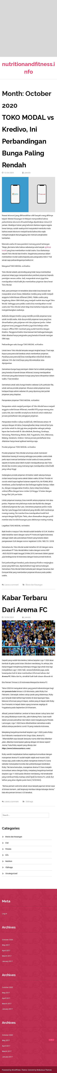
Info (7, 855)
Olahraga (29, 802)
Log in (4, 914)
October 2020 (7, 940)
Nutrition (8, 861)
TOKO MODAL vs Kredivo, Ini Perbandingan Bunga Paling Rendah (28, 141)
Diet (7, 843)
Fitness (8, 849)
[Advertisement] (28, 28)
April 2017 (6, 951)
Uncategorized (11, 873)
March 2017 (6, 956)
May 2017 (6, 945)
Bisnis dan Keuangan (34, 585)
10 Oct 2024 (9, 617)
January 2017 (7, 961)
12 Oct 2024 (9, 173)
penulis (27, 173)
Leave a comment (11, 585)
